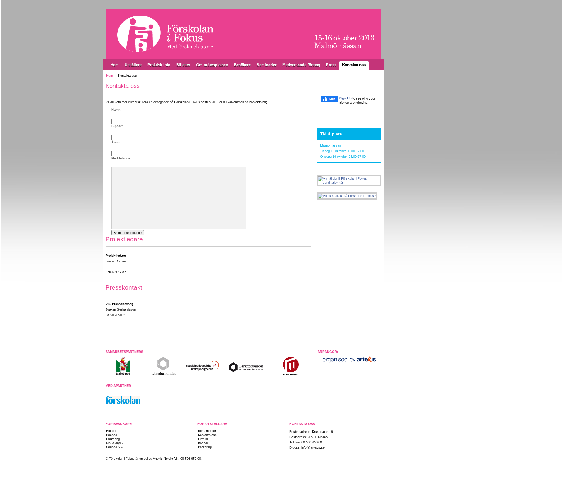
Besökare (242, 65)
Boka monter (207, 431)
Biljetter (183, 65)
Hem (115, 65)
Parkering (113, 439)
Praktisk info (158, 65)
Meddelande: (121, 158)
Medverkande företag (301, 65)
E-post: (117, 126)
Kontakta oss (354, 65)
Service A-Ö (114, 447)
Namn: (116, 109)
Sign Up (345, 98)
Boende (111, 435)
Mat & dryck (114, 443)
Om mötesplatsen (212, 65)
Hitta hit (111, 431)
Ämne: (116, 142)
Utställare (133, 65)
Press (331, 65)
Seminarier (267, 65)
